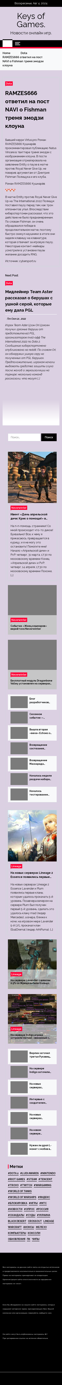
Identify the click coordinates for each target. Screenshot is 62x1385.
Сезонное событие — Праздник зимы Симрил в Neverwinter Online (39, 716)
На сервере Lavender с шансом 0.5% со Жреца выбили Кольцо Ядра (30, 982)
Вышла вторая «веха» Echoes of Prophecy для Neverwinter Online (40, 731)
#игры (33, 1203)
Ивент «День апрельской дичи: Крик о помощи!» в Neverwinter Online (29, 517)
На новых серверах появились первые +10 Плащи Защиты (39, 1116)
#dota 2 (13, 1173)
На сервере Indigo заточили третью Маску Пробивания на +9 (40, 1070)
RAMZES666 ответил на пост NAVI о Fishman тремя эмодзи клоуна (27, 109)
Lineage (16, 866)
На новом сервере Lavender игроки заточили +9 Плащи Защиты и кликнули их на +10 (40, 1132)
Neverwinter (18, 507)
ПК (28, 1239)
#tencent (45, 1179)
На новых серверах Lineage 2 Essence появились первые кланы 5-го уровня (32, 875)
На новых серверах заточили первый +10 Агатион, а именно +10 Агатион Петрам (40, 1085)
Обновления (16, 1239)
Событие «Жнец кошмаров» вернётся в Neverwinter (29, 627)
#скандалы (16, 1215)
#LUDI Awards (29, 1173)
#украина (43, 1215)
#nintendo (47, 1173)
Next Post (11, 275)
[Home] (7, 43)
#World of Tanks (20, 1191)
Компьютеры (17, 1233)
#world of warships (22, 1197)
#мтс (43, 1203)
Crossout (35, 1221)
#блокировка (17, 1203)
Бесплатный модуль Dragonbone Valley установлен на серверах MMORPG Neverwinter (31, 682)
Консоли (34, 1233)
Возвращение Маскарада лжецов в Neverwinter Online (38, 762)
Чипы (35, 1239)
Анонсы (28, 1227)
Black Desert (17, 1221)
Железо (41, 1227)
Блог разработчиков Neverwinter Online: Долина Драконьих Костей (39, 700)
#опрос (29, 1209)
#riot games (16, 1179)
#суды (30, 1215)
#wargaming (42, 1185)
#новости (15, 1209)
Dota (9, 83)
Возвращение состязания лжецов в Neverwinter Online (38, 747)
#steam (32, 1179)
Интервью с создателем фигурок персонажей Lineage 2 (37, 1101)
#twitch (26, 1185)
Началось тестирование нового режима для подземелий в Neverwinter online (40, 793)
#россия (42, 1209)
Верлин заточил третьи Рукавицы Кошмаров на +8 (40, 1055)
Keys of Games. (31, 20)
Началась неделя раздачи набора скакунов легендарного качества (40, 777)
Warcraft (15, 1227)
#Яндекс (44, 1197)
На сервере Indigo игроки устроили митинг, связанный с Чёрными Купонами (30, 1036)
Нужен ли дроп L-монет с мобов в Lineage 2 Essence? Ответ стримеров (40, 1147)
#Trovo (13, 1185)
